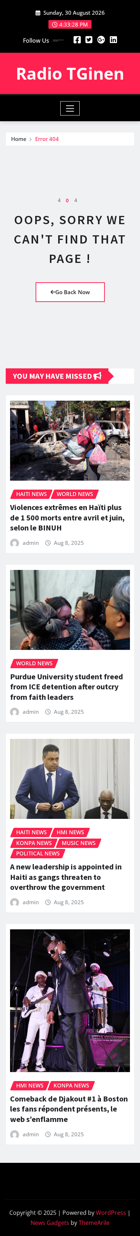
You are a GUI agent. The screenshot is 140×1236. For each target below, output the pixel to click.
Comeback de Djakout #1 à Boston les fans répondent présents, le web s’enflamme (69, 1109)
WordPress (111, 1213)
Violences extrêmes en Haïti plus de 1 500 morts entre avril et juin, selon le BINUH (67, 517)
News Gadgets (50, 1223)
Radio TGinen (70, 73)
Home (19, 138)
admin (31, 542)
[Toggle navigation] (70, 108)
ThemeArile (94, 1223)
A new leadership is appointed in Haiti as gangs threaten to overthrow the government (66, 877)
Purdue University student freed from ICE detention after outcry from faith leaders (66, 686)
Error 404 (47, 138)
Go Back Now (72, 292)
